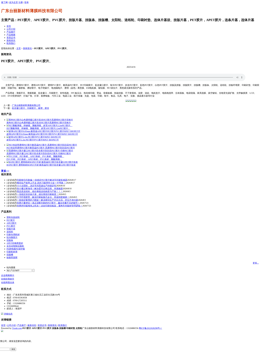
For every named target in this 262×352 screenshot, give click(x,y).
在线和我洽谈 (7, 282)
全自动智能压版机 (15, 246)
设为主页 (13, 2)
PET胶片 (11, 220)
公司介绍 (11, 29)
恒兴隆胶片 (12, 237)
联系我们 (11, 43)
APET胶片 (12, 223)
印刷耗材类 (12, 252)
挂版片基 (11, 229)
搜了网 (4, 2)
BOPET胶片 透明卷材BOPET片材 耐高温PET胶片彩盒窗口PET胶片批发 (41, 165)
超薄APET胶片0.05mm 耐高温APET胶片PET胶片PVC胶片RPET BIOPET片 (42, 134)
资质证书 (11, 37)
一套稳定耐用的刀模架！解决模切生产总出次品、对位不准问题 (47, 200)
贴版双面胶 (12, 257)
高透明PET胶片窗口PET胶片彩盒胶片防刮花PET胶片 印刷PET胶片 (39, 153)
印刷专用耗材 (13, 234)
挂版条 (10, 240)
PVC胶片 (11, 226)
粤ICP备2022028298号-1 (150, 328)
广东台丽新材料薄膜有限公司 (26, 105)
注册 (20, 2)
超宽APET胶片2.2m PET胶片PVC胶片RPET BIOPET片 (33, 140)
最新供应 (31, 325)
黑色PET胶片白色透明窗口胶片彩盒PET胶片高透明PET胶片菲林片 (39, 122)
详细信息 (8, 314)
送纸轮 (10, 232)
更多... (256, 263)
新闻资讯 (11, 40)
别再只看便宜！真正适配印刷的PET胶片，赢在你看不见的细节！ (48, 203)
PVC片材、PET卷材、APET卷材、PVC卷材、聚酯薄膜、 (34, 159)
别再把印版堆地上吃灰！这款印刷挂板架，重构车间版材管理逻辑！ (49, 206)
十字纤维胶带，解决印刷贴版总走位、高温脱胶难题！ (43, 197)
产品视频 (11, 35)
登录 (26, 2)
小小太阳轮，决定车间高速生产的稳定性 (36, 186)
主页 (18, 48)
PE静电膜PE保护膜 (16, 249)
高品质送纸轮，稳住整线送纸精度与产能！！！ (40, 191)
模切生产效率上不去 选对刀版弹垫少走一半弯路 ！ (41, 183)
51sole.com (17, 328)
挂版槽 (10, 254)
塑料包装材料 (13, 217)
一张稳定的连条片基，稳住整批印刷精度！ (37, 194)
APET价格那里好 (15, 243)
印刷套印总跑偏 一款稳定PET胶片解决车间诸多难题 (42, 180)
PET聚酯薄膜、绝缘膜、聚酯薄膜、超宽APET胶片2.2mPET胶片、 (38, 128)
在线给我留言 (7, 279)
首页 (9, 26)
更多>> (5, 170)
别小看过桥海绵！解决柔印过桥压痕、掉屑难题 (40, 188)
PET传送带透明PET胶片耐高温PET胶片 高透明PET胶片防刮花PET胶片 (41, 148)
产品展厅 (11, 32)
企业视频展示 (7, 275)
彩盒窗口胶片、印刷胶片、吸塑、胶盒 (30, 108)
